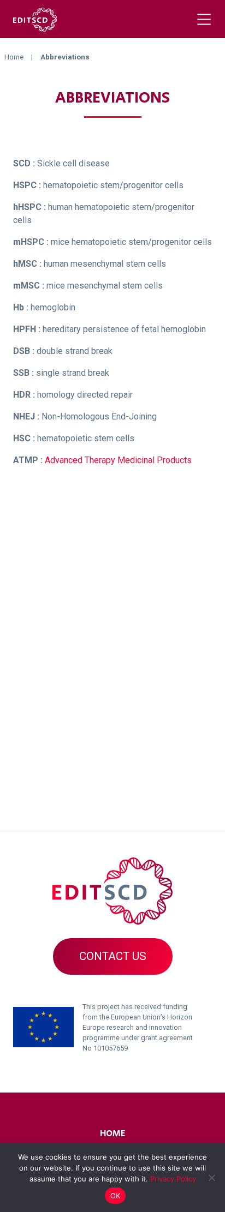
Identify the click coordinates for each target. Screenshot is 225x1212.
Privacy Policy (173, 1178)
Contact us (112, 956)
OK (115, 1195)
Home (112, 1133)
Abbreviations (112, 98)
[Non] (211, 1177)
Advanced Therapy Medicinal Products (118, 460)
